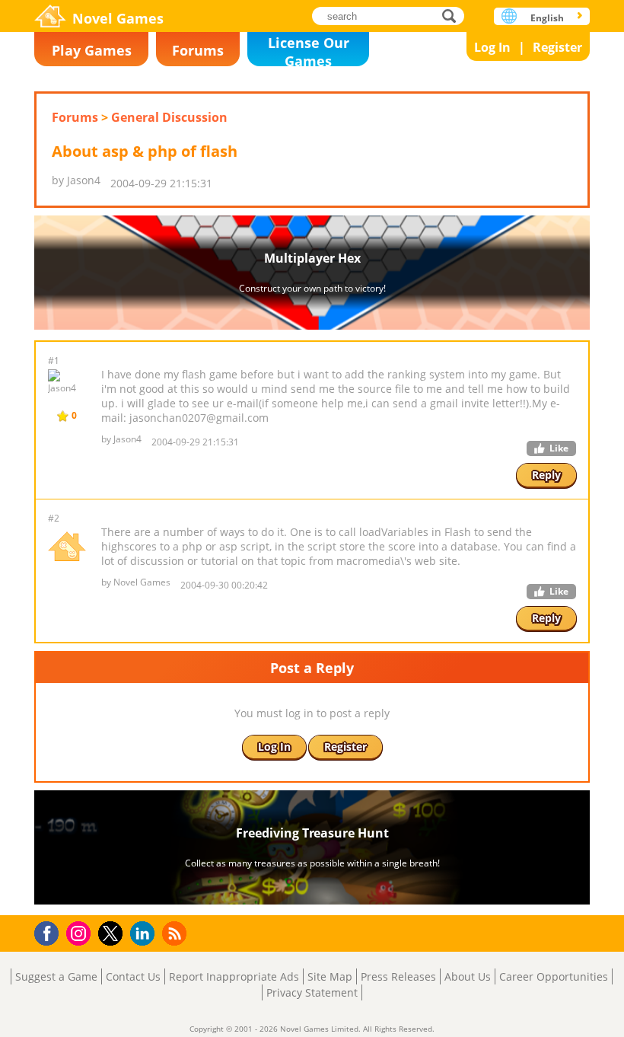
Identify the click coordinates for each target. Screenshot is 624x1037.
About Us (467, 976)
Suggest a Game (56, 976)
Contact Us (133, 976)
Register (557, 47)
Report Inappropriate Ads (234, 976)
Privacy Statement (312, 992)
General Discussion (169, 117)
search (453, 15)
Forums (198, 50)
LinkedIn (144, 933)
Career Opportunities (553, 976)
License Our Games (308, 50)
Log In (492, 47)
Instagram (81, 932)
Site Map (329, 976)
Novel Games (118, 18)
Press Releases (398, 976)
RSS (176, 933)
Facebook (51, 931)
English (547, 17)
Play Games (92, 50)
